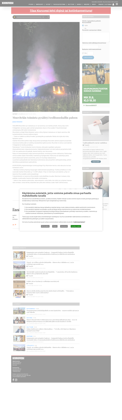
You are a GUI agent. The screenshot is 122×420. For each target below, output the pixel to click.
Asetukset (64, 226)
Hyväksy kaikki (75, 226)
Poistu (55, 226)
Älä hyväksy (45, 226)
